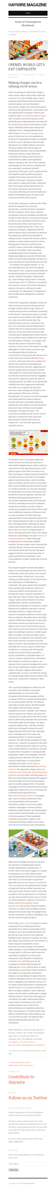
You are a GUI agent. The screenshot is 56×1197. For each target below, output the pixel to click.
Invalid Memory (39, 1045)
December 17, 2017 (14, 75)
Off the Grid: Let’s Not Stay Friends (20, 1065)
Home (17, 32)
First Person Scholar (27, 1042)
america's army (17, 1051)
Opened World (13, 77)
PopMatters (15, 1042)
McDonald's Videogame (32, 1051)
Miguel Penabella (30, 75)
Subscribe (14, 1170)
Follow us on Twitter (27, 1097)
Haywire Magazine (27, 5)
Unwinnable (16, 1045)
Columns (24, 32)
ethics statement (15, 1142)
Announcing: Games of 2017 (20, 1062)
